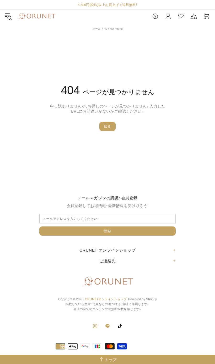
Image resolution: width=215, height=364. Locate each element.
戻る (107, 126)
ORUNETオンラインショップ (36, 16)
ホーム (96, 28)
